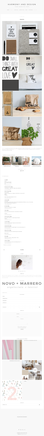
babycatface (7, 230)
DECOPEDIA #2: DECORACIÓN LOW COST (30, 340)
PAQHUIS (3, 148)
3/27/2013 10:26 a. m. (8, 208)
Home (22, 249)
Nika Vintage (7, 191)
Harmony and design (22, 4)
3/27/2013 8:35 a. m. (8, 189)
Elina (6, 236)
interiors (4, 300)
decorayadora (7, 216)
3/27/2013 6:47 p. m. (8, 234)
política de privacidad (22, 327)
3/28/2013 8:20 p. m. (8, 238)
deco (4, 296)
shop (25, 169)
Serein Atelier (24, 434)
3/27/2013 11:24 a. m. (8, 219)
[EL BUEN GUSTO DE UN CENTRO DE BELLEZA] (7, 160)
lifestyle (4, 302)
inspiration (5, 298)
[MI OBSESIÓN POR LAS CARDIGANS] (17, 160)
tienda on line (16, 149)
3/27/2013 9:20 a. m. (8, 204)
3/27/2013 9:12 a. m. (8, 198)
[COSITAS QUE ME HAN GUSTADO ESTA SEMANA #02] (36, 160)
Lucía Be (6, 221)
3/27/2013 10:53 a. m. (8, 214)
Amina (6, 210)
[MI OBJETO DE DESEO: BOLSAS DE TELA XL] (26, 160)
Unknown (6, 240)
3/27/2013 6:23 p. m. (8, 228)
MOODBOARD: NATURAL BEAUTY (15, 360)
